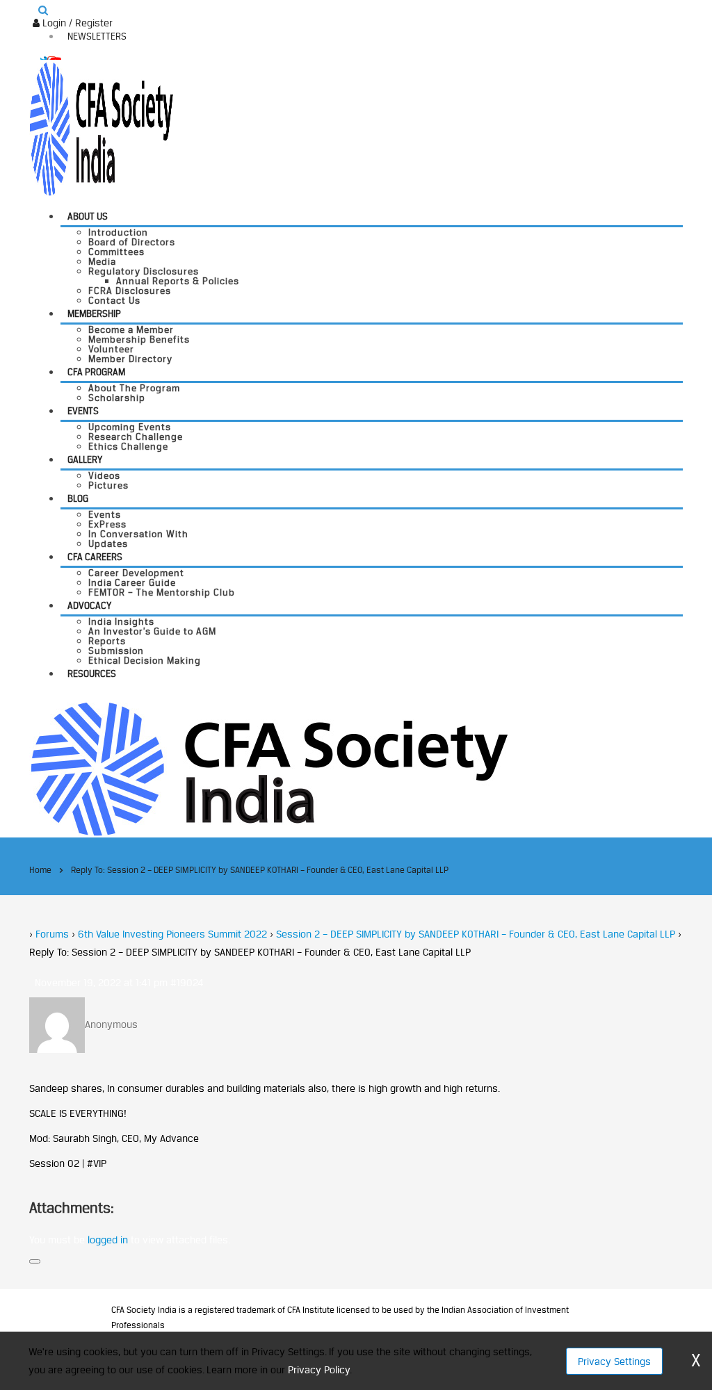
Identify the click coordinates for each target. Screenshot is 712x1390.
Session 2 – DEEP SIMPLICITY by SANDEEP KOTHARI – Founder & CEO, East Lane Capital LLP (475, 934)
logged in (108, 1239)
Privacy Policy (319, 1369)
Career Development (136, 572)
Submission (116, 650)
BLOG (77, 498)
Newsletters (97, 36)
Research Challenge (135, 436)
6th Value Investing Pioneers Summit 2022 (172, 934)
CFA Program (96, 371)
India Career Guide (132, 582)
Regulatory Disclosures (143, 271)
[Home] (268, 768)
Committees (116, 251)
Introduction (118, 232)
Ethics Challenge (128, 446)
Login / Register (76, 22)
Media (102, 261)
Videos (104, 475)
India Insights (121, 621)
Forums (52, 934)
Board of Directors (131, 241)
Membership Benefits (139, 339)
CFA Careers (94, 556)
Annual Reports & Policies (177, 280)
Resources (91, 673)
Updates (108, 543)
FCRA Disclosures (129, 290)
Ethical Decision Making (144, 660)
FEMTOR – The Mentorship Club (161, 592)
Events (83, 410)
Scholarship (116, 397)
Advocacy (89, 605)
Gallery (84, 459)
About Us (87, 216)
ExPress (107, 524)
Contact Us (114, 300)
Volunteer (111, 348)
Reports (107, 640)
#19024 (187, 982)
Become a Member (131, 329)
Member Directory (130, 358)
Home (40, 870)
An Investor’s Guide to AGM (152, 631)
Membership (94, 313)
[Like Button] (34, 1261)
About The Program (134, 387)
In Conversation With (138, 533)
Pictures (108, 485)
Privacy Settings (614, 1361)
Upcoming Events (129, 426)
